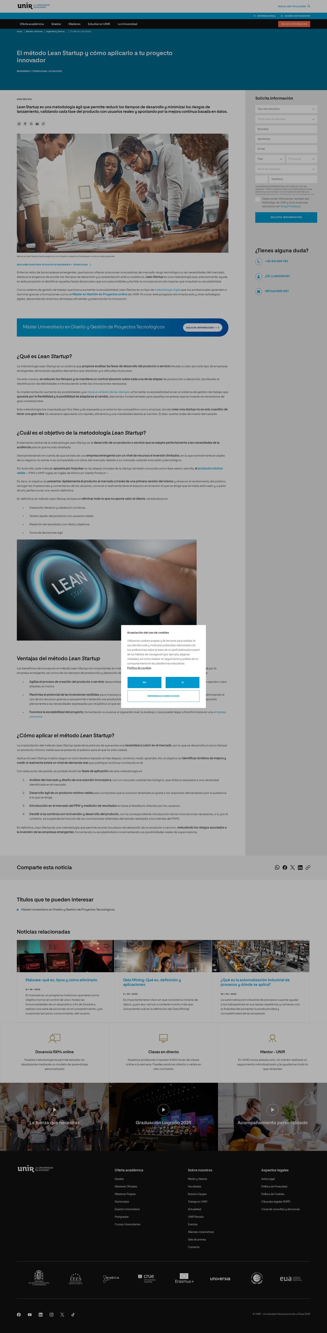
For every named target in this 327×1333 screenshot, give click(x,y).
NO (144, 682)
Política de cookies (139, 668)
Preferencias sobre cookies (163, 696)
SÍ (183, 682)
